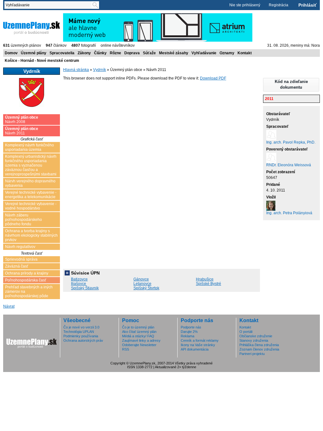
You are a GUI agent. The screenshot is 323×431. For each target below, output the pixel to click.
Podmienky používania (80, 336)
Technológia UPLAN (78, 332)
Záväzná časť (16, 266)
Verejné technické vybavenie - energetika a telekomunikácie (30, 194)
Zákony (84, 53)
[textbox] (49, 5)
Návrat (9, 306)
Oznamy (227, 53)
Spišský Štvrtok (146, 288)
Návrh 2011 (21, 131)
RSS (125, 349)
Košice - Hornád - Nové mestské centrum (42, 60)
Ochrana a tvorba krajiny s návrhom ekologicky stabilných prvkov (31, 235)
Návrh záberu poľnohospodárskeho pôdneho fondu (23, 219)
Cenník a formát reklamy (200, 340)
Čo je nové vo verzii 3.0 (81, 327)
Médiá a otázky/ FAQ (138, 336)
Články (100, 53)
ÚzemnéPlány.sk (18, 15)
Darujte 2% (189, 332)
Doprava (132, 53)
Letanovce (142, 283)
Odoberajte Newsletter (139, 345)
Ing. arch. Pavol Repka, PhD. (290, 142)
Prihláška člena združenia (259, 345)
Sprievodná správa (21, 259)
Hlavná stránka (76, 70)
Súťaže (149, 53)
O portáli (245, 332)
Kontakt (245, 53)
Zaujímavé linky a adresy (141, 340)
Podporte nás (191, 327)
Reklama (187, 336)
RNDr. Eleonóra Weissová (288, 165)
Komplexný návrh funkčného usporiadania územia (29, 147)
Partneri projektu (252, 354)
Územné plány (33, 53)
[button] (291, 85)
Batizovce (79, 279)
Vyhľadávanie (203, 53)
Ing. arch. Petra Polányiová (289, 213)
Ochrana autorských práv (83, 340)
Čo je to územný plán (138, 327)
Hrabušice (205, 279)
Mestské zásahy (173, 53)
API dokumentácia (194, 349)
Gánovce (141, 279)
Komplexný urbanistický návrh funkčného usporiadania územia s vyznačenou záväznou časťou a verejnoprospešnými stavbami (30, 165)
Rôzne (115, 53)
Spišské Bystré (208, 283)
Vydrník (99, 70)
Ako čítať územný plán (139, 332)
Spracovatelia (62, 53)
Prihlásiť (307, 5)
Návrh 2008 (21, 119)
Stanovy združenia (253, 340)
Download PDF (213, 78)
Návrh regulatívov (20, 247)
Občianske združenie (255, 336)
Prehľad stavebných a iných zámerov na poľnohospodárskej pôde (29, 291)
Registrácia (278, 5)
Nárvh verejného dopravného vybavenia (30, 183)
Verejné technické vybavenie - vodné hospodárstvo (30, 206)
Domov (11, 53)
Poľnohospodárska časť (25, 280)
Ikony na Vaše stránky (198, 345)
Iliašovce (78, 283)
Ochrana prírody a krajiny (26, 273)
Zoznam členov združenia (259, 349)
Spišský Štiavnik (85, 288)
